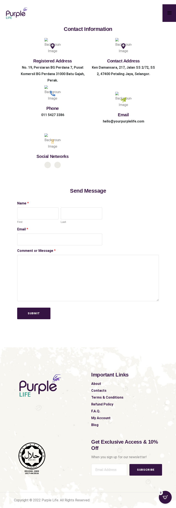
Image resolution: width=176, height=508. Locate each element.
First (20, 222)
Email (22, 229)
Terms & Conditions (107, 397)
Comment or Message (36, 251)
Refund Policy (102, 404)
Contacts (98, 391)
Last (63, 222)
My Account (101, 418)
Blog (95, 425)
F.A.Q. (95, 411)
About (96, 384)
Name (23, 203)
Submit (34, 313)
